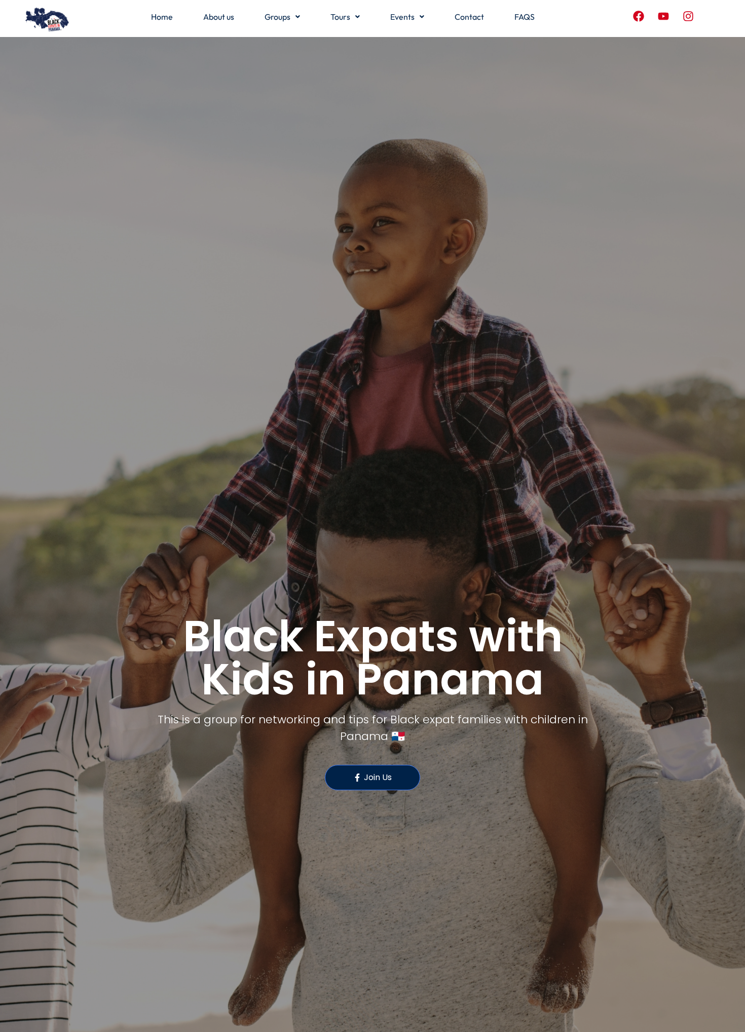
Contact (469, 17)
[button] (282, 16)
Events (402, 17)
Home (162, 17)
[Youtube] (663, 16)
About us (218, 17)
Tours (340, 17)
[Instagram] (688, 16)
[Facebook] (638, 16)
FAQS (524, 17)
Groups (277, 17)
